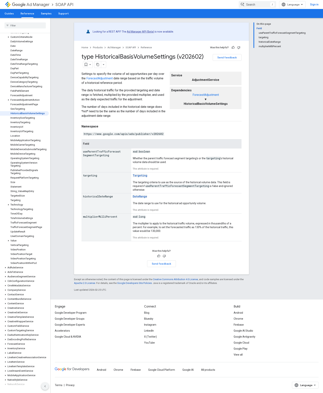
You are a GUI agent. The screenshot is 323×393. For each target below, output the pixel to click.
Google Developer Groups (69, 318)
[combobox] (257, 4)
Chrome (238, 318)
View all (238, 354)
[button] (24, 37)
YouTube (149, 342)
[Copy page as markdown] (97, 64)
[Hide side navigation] (45, 386)
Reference (27, 13)
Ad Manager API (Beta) (140, 31)
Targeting (140, 175)
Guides (9, 13)
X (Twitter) (150, 336)
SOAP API (64, 4)
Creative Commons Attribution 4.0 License (175, 279)
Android (238, 312)
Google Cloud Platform (161, 369)
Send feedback (227, 57)
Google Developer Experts (70, 324)
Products (98, 47)
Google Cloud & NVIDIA (68, 336)
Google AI (188, 369)
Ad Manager (38, 4)
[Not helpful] (239, 47)
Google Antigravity (244, 336)
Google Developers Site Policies (134, 283)
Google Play (240, 348)
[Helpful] (233, 47)
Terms (58, 385)
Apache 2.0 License (84, 283)
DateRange (140, 196)
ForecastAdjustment (206, 95)
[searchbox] (25, 25)
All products (208, 369)
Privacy (70, 385)
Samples (46, 13)
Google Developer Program (71, 312)
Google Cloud (241, 342)
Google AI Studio (243, 330)
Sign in (314, 4)
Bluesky (148, 318)
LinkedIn (149, 330)
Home (84, 47)
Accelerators (62, 330)
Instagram (150, 324)
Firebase (239, 324)
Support (63, 13)
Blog (146, 312)
